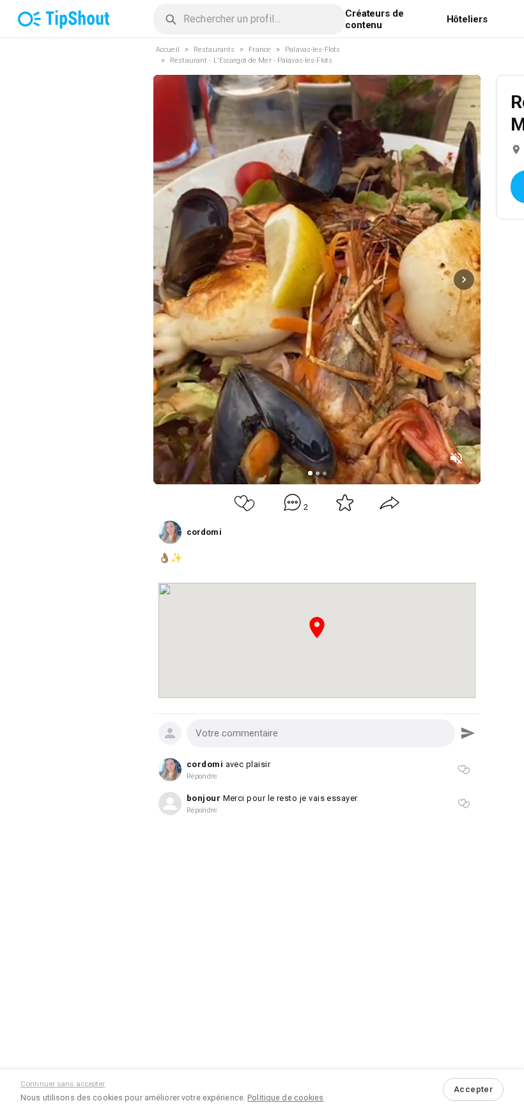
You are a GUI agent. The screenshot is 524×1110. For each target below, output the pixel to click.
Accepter (473, 1089)
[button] (321, 733)
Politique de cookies (285, 1097)
